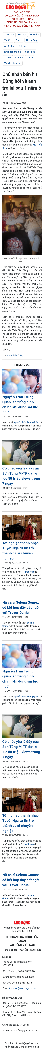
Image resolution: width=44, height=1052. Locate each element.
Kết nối (19, 57)
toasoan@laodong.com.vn (22, 988)
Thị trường (31, 40)
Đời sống (34, 34)
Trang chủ (9, 34)
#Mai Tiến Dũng (15, 355)
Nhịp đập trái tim (12, 51)
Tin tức (8, 40)
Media (29, 57)
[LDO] (22, 381)
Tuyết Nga (28, 571)
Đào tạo (22, 34)
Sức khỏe (30, 51)
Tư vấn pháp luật (12, 63)
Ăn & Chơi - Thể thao (15, 46)
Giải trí (18, 40)
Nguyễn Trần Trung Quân (25, 422)
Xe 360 (7, 57)
